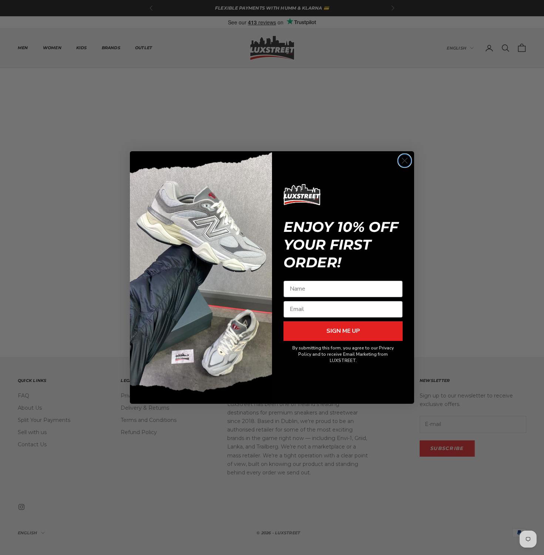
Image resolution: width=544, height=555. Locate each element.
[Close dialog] (404, 160)
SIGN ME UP (343, 331)
